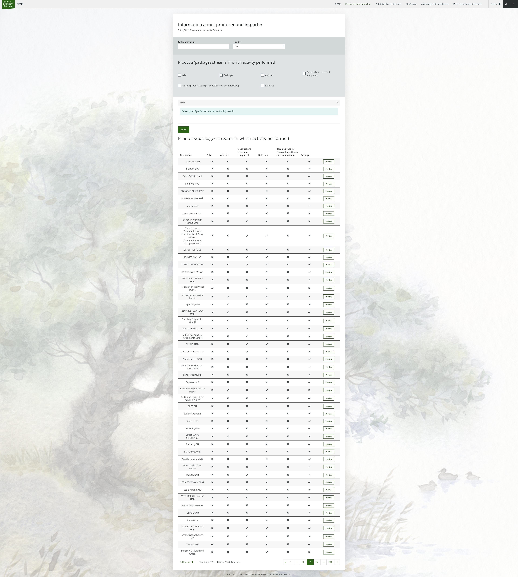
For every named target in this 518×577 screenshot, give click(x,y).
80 (303, 562)
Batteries (269, 85)
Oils (184, 75)
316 (330, 562)
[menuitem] (338, 4)
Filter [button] (182, 102)
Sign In (495, 4)
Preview (329, 161)
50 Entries (185, 562)
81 (310, 562)
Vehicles (269, 75)
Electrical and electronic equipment (319, 74)
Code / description (186, 41)
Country (237, 41)
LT (513, 4)
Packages (228, 75)
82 (317, 562)
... (297, 562)
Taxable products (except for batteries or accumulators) (210, 85)
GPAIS (20, 4)
